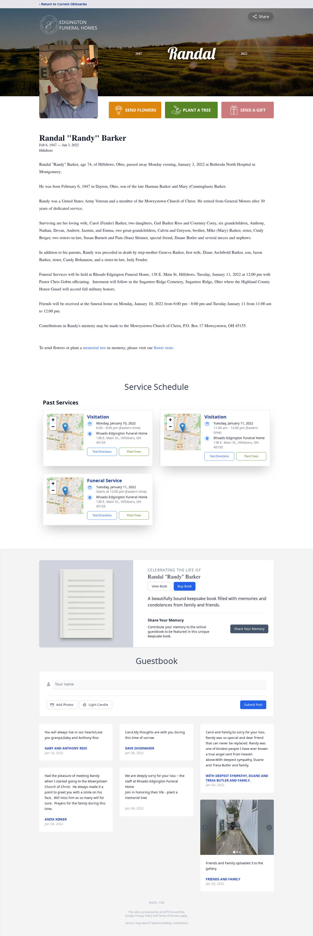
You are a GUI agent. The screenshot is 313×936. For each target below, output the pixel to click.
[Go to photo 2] (237, 852)
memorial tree (94, 347)
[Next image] (269, 827)
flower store (163, 347)
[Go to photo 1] (234, 852)
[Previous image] (205, 827)
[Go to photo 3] (240, 852)
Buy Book (185, 586)
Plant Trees (134, 452)
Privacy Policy (143, 916)
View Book (159, 586)
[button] (65, 427)
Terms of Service (169, 916)
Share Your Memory (249, 629)
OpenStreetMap (161, 923)
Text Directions (102, 452)
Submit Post (253, 704)
